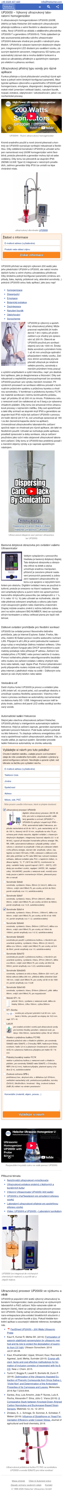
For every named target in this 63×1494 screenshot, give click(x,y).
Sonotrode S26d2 (14, 881)
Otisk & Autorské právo (40, 1480)
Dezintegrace (14, 306)
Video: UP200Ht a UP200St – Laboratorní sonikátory (34, 1211)
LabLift (9, 1023)
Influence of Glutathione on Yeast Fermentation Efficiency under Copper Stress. (34, 1418)
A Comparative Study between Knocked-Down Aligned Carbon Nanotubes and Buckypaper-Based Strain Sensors (34, 1403)
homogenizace (14, 290)
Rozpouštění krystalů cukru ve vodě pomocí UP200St (31, 1165)
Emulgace (12, 298)
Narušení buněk (15, 310)
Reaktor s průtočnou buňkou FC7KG (23, 1037)
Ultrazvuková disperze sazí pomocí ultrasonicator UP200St (31, 536)
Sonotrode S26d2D (15, 936)
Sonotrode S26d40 (15, 923)
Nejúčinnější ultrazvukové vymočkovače (27, 1180)
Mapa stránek (18, 1480)
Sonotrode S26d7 (14, 895)
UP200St (43, 230)
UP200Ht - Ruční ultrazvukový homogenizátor (32, 135)
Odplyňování (13, 314)
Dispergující (13, 294)
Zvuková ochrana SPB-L (17, 1074)
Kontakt (48, 1484)
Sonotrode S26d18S (15, 987)
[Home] (8, 7)
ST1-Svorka (11, 1009)
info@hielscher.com (51, 1)
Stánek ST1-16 (13, 997)
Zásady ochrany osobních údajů (26, 1484)
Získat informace (31, 255)
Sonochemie (13, 318)
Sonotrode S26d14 (15, 909)
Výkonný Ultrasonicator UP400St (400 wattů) (30, 1192)
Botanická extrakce (17, 302)
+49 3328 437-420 (10, 1)
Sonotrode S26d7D (15, 953)
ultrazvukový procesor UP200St (21, 809)
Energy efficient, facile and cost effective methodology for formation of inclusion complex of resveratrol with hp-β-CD (34, 1364)
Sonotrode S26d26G (15, 970)
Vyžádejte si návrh (31, 1114)
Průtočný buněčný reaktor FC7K (21, 1057)
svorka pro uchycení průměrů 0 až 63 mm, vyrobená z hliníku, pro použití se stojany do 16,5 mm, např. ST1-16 (32, 1016)
